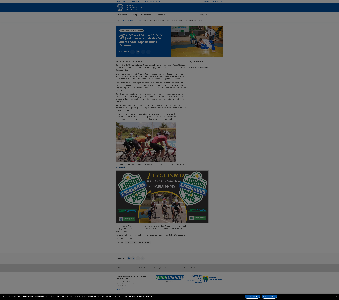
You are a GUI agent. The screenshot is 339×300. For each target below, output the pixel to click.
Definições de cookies (252, 296)
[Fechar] (336, 297)
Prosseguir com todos (269, 296)
